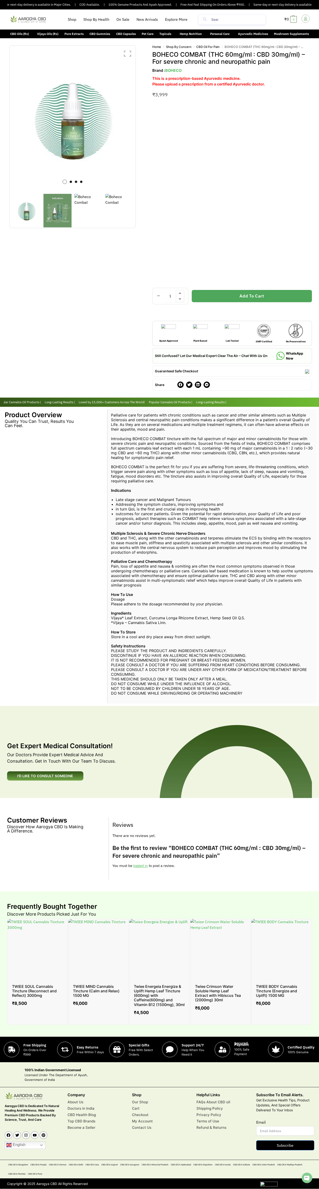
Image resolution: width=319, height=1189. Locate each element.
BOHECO (173, 70)
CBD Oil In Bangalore (18, 1165)
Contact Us (141, 1127)
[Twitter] (17, 1135)
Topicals (165, 33)
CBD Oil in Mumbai (17, 1174)
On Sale (122, 19)
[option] (72, 118)
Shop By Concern (178, 47)
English (19, 1145)
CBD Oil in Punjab (38, 1165)
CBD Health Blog (82, 1115)
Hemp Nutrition (191, 33)
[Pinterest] (43, 1135)
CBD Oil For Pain (208, 47)
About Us (75, 1102)
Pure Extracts (74, 33)
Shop (72, 19)
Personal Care (220, 33)
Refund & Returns (211, 1127)
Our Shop (140, 1102)
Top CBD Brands (81, 1121)
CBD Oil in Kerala (223, 1165)
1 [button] (65, 182)
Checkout (140, 1115)
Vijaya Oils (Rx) (47, 33)
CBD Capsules (126, 33)
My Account (142, 1121)
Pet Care (147, 33)
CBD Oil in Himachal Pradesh (155, 1165)
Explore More (176, 19)
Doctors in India (81, 1108)
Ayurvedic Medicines (253, 33)
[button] (177, 19)
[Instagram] (26, 1135)
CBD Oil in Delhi (76, 1165)
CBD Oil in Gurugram (129, 1165)
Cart (136, 1108)
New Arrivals (147, 19)
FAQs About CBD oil (213, 1102)
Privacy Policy (208, 1115)
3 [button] (76, 182)
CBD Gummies (99, 33)
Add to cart (251, 296)
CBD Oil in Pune (35, 1174)
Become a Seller (81, 1127)
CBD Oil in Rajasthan (203, 1165)
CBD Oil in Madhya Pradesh (289, 1165)
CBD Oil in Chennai (57, 1165)
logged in (140, 865)
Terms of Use (207, 1121)
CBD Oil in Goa (92, 1165)
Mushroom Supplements (291, 33)
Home (156, 47)
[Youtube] (34, 1135)
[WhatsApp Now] (280, 356)
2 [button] (71, 182)
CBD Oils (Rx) (19, 33)
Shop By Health (96, 19)
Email (261, 1122)
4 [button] (81, 182)
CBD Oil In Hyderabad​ (181, 1165)
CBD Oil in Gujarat (109, 1165)
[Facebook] (8, 1135)
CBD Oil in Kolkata (241, 1165)
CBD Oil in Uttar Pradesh (263, 1165)
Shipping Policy (209, 1108)
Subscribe (285, 1145)
